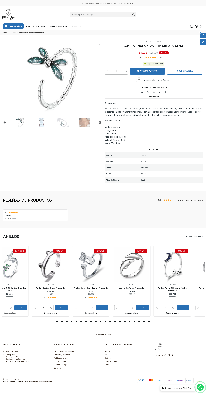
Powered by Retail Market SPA (40, 381)
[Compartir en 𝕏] (148, 92)
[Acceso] (203, 42)
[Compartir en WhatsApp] (154, 92)
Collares (108, 365)
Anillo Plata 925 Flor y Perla (184, 288)
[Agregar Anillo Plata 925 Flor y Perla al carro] (195, 307)
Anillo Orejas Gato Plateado (21, 288)
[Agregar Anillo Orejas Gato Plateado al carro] (32, 307)
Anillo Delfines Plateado (103, 288)
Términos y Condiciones (64, 351)
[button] (13, 26)
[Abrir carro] (203, 35)
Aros (107, 355)
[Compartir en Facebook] (142, 92)
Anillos (13, 33)
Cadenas (108, 358)
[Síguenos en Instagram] (191, 26)
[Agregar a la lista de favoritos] (7, 260)
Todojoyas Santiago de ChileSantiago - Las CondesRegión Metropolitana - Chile (18, 358)
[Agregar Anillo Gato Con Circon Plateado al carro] (73, 307)
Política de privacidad (63, 358)
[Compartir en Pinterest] (160, 92)
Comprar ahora (21, 313)
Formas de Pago (60, 365)
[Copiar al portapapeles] (166, 92)
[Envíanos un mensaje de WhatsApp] (200, 387)
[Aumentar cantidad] (126, 71)
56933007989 (12, 351)
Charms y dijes (111, 361)
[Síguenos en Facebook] (196, 26)
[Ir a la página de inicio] (9, 14)
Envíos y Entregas (61, 361)
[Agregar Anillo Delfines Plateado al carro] (114, 307)
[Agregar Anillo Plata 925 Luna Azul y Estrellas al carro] (154, 307)
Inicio (5, 33)
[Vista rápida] (7, 267)
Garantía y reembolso (63, 355)
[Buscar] (133, 14)
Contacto (57, 368)
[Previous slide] (5, 122)
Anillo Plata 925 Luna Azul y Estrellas (143, 289)
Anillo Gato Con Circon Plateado (62, 288)
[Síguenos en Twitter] (201, 26)
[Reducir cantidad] (107, 71)
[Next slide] (99, 122)
